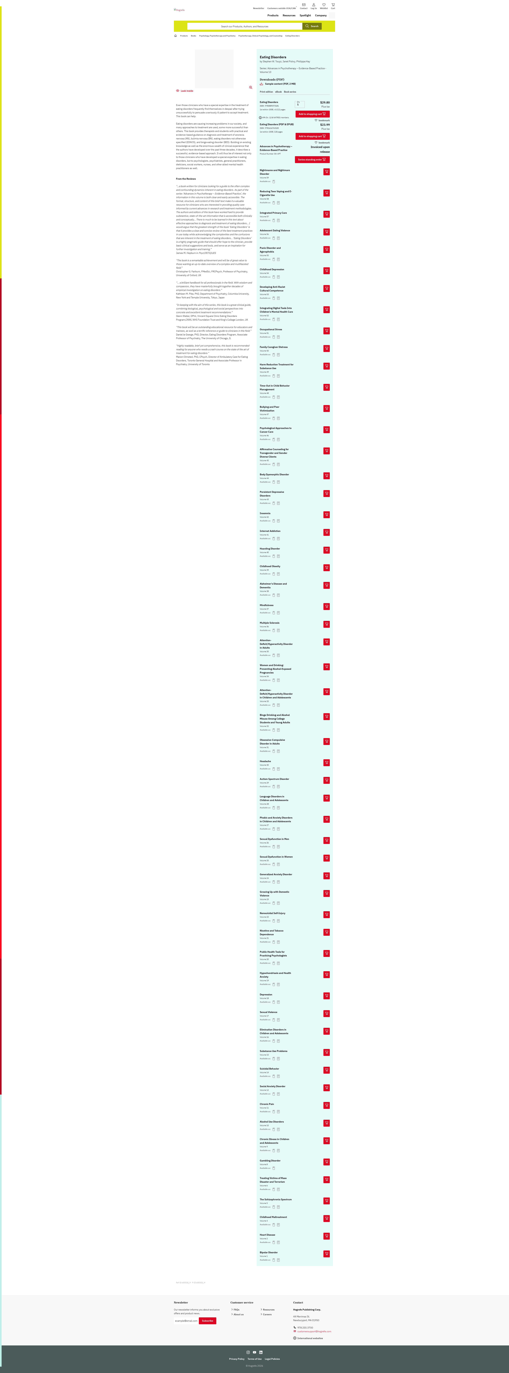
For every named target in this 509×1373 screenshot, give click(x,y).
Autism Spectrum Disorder (274, 778)
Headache (265, 761)
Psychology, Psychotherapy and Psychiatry (217, 36)
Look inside (186, 90)
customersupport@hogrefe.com (314, 1331)
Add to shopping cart (310, 114)
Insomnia (265, 513)
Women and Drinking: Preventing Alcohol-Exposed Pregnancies (275, 669)
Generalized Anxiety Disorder (276, 874)
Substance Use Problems (273, 1051)
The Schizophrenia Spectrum (276, 1199)
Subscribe (207, 1320)
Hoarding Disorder (270, 548)
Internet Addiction (270, 531)
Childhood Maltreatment (273, 1217)
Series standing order (310, 159)
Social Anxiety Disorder (272, 1086)
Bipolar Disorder (269, 1252)
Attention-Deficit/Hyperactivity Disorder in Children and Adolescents (276, 694)
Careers (267, 1314)
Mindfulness (266, 605)
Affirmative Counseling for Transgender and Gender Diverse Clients (274, 453)
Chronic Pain (267, 1104)
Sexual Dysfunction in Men (274, 838)
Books (193, 36)
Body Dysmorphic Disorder (274, 474)
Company (321, 15)
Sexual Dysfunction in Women (276, 856)
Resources (289, 15)
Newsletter (258, 8)
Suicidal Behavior (269, 1068)
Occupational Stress (271, 329)
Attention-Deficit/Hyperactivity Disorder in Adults (276, 644)
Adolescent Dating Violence (275, 230)
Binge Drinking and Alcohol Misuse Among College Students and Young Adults (275, 718)
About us (239, 1314)
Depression (266, 994)
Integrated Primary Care (273, 212)
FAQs (236, 1309)
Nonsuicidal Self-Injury (272, 913)
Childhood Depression (272, 269)
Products (272, 15)
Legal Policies (272, 1358)
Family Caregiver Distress (274, 347)
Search (315, 26)
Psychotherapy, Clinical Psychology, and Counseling (260, 36)
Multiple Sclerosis (269, 622)
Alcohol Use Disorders (272, 1121)
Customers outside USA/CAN (281, 8)
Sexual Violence (268, 1012)
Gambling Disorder (270, 1160)
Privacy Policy (236, 1358)
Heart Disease (267, 1234)
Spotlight (305, 15)
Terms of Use (255, 1358)
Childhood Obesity (270, 566)
